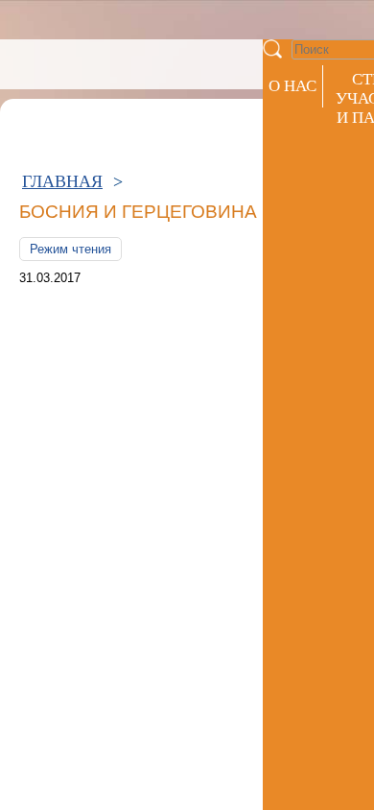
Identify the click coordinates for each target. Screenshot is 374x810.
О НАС (292, 86)
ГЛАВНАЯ (62, 181)
